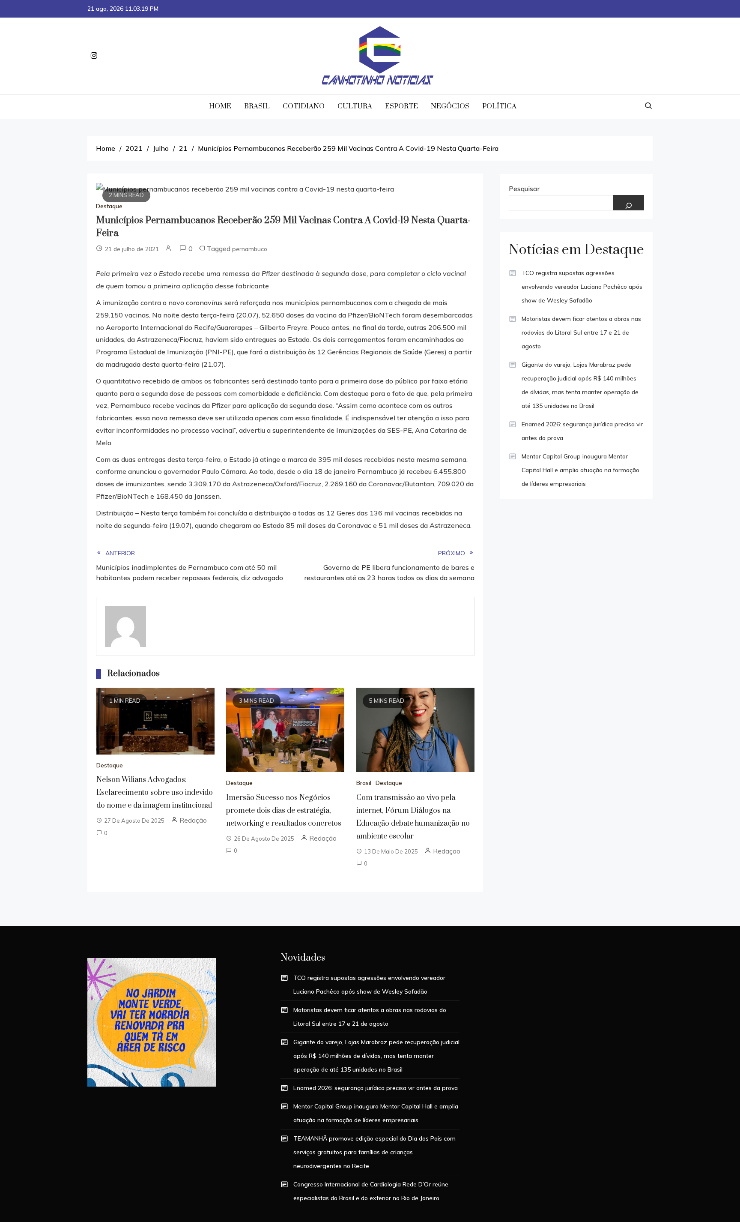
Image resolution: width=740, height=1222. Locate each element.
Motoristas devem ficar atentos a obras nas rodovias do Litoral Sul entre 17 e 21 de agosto (581, 332)
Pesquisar (524, 188)
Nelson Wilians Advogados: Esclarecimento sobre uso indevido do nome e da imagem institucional (154, 792)
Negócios (450, 106)
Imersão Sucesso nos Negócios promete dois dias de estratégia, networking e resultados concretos (283, 810)
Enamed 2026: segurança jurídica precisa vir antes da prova (582, 431)
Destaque (109, 206)
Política (499, 106)
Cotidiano (304, 106)
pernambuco (249, 249)
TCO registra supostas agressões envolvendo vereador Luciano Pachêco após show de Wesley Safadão (582, 286)
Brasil (257, 106)
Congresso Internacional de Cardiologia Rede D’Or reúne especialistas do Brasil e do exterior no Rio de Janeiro (370, 1191)
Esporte (401, 106)
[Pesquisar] (628, 202)
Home (220, 106)
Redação (193, 820)
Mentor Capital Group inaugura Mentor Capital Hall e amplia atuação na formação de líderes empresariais (580, 470)
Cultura (354, 106)
